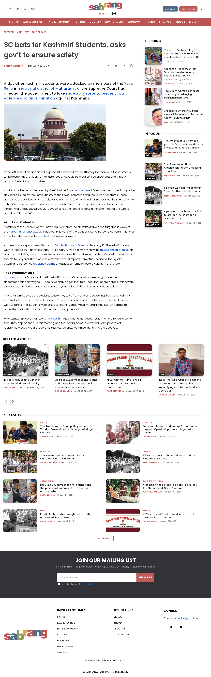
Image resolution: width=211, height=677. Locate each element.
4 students (11, 277)
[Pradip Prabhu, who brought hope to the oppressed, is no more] (20, 520)
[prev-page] (6, 402)
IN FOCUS (152, 133)
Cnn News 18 (53, 318)
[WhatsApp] (25, 9)
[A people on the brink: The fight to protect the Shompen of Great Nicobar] (153, 218)
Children (147, 422)
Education (169, 84)
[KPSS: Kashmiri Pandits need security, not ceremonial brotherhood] (129, 360)
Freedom (9, 32)
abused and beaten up (114, 250)
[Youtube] (32, 9)
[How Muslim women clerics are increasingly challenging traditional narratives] (153, 96)
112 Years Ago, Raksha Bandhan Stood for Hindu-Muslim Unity (182, 189)
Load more (101, 538)
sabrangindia (171, 152)
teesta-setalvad (172, 196)
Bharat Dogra (47, 521)
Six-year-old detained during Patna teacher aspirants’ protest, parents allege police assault (171, 429)
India (166, 62)
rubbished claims (44, 264)
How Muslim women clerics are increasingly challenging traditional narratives (181, 94)
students (44, 236)
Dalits (148, 155)
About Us (170, 9)
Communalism (171, 102)
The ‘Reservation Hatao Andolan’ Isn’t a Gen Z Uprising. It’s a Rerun (182, 168)
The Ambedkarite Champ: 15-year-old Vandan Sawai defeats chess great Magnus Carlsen (183, 144)
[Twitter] (17, 9)
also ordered (83, 190)
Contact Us (188, 9)
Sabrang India (150, 436)
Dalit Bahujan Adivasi (152, 225)
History (149, 202)
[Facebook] (10, 9)
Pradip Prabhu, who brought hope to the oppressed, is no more (65, 516)
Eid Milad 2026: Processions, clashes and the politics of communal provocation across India (77, 383)
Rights (111, 374)
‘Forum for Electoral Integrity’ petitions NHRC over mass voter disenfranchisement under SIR (182, 54)
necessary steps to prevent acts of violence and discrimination (66, 96)
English (103, 13)
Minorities (23, 32)
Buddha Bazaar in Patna (70, 245)
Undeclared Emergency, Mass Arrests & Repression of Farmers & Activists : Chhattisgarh (183, 114)
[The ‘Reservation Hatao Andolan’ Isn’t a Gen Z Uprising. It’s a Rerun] (153, 171)
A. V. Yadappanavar (174, 223)
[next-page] (13, 402)
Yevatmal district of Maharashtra (49, 88)
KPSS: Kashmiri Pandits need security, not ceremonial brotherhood (124, 383)
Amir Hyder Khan (172, 176)
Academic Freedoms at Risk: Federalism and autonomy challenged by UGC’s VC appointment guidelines (180, 74)
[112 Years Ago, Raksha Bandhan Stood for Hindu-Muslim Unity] (153, 195)
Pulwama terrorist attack (25, 232)
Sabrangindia (13, 66)
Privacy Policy (87, 584)
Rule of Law (39, 32)
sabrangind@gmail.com (185, 618)
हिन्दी (113, 13)
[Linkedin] (124, 65)
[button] (201, 9)
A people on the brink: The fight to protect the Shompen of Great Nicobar (183, 215)
